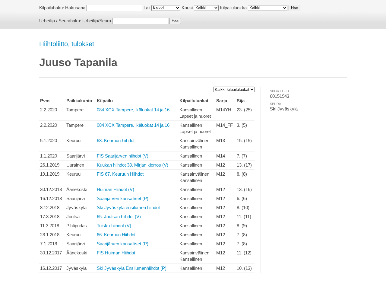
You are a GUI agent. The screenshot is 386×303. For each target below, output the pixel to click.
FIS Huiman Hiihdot (116, 252)
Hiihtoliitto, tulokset (66, 44)
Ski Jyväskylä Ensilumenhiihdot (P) (131, 268)
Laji (147, 7)
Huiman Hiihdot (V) (115, 189)
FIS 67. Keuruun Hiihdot (120, 174)
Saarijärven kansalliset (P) (122, 198)
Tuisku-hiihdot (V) (114, 225)
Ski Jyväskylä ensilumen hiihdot (128, 207)
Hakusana (75, 7)
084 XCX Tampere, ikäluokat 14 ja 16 (133, 109)
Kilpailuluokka (233, 7)
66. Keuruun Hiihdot (116, 234)
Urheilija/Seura (96, 20)
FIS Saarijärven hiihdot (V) (122, 155)
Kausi (187, 7)
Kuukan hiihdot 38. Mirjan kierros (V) (132, 164)
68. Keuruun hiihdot (115, 140)
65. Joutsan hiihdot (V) (119, 216)
